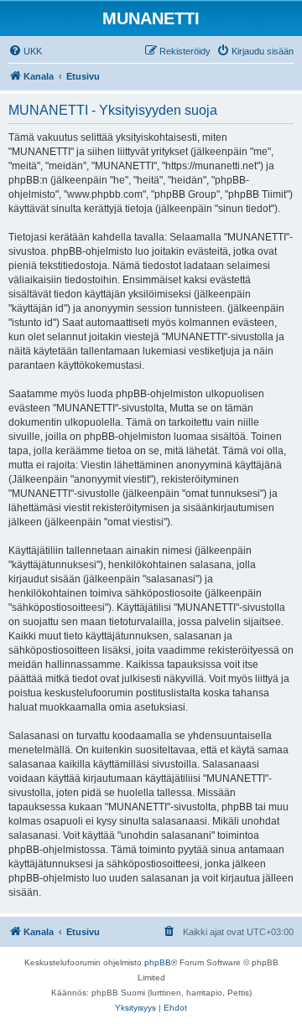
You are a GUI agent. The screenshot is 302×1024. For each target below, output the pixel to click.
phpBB (157, 962)
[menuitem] (25, 51)
